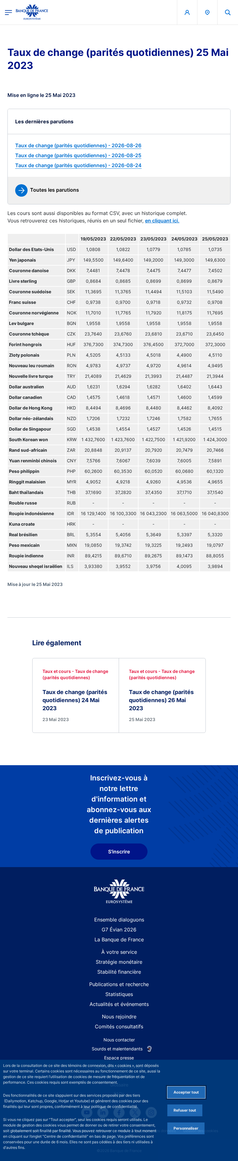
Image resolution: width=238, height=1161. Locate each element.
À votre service (119, 952)
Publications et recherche (119, 984)
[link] (119, 145)
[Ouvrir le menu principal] (8, 12)
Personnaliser (186, 1128)
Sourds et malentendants (117, 1048)
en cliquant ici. (162, 220)
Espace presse (119, 1057)
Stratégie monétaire (119, 962)
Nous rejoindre (119, 1016)
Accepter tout (186, 1092)
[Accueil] (119, 891)
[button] (228, 12)
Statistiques (119, 994)
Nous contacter (119, 1039)
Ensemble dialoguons (119, 919)
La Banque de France (119, 939)
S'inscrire (119, 851)
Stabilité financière (119, 972)
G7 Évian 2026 (119, 929)
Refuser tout (185, 1110)
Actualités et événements (119, 1004)
